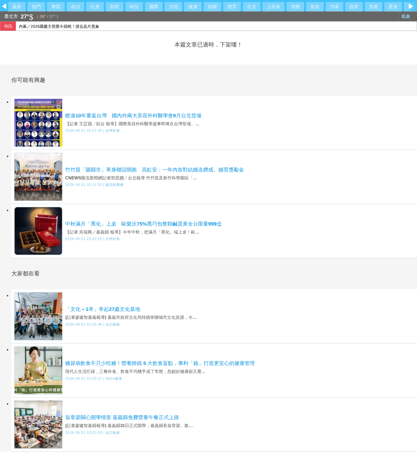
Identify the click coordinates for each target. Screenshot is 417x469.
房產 (373, 6)
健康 (192, 6)
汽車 (334, 6)
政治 (75, 6)
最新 (16, 6)
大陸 (173, 6)
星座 (393, 6)
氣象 (406, 16)
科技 (134, 6)
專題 (55, 6)
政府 (354, 6)
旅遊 (314, 6)
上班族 (273, 6)
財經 (114, 6)
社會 (95, 6)
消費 (295, 6)
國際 (153, 6)
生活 (251, 6)
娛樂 (212, 6)
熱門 (36, 6)
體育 (232, 6)
